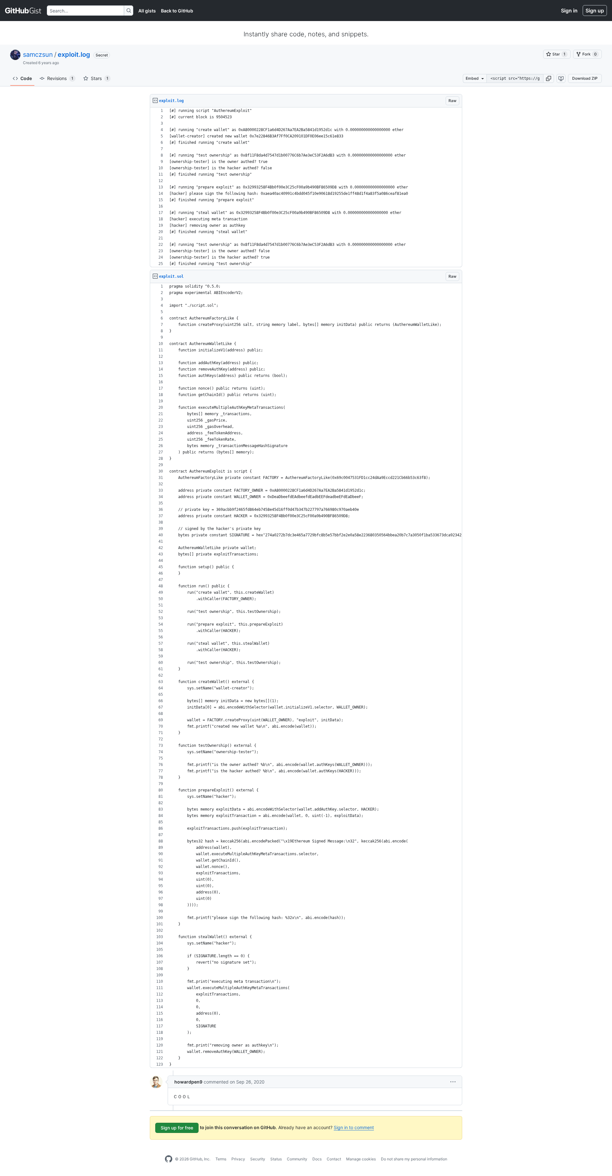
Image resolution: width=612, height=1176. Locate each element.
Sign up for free (177, 1127)
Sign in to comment (354, 1127)
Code (26, 78)
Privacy (238, 1159)
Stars (99, 78)
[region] (306, 187)
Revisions (60, 78)
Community (297, 1159)
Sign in (569, 10)
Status (276, 1159)
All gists (147, 10)
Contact (334, 1159)
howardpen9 (188, 1081)
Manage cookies (361, 1159)
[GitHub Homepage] (168, 1159)
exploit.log (74, 54)
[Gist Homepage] (23, 10)
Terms (220, 1159)
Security (257, 1159)
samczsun (38, 54)
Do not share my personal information (414, 1159)
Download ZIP (585, 78)
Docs (317, 1159)
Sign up (595, 10)
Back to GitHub (177, 10)
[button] (548, 78)
